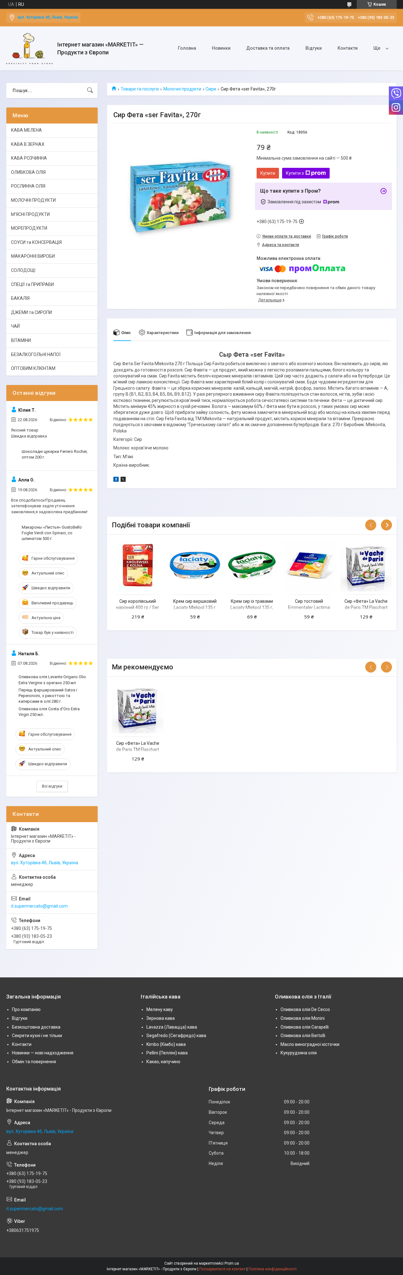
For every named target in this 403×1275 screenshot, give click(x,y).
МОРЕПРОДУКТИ (29, 228)
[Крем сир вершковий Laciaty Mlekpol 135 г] (195, 565)
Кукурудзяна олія (299, 1052)
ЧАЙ (15, 326)
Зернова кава (160, 1018)
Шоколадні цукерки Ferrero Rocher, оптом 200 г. (55, 454)
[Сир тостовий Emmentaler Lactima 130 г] (309, 565)
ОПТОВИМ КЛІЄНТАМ (33, 368)
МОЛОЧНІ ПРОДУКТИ (33, 200)
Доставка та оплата (268, 48)
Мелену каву (159, 1009)
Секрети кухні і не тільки (37, 1035)
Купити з (295, 173)
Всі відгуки (52, 786)
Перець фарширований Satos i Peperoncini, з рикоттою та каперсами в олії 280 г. (48, 696)
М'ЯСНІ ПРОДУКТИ (30, 214)
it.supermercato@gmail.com (39, 906)
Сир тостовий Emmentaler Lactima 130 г (309, 607)
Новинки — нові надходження (42, 1052)
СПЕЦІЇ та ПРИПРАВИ (32, 284)
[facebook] (116, 480)
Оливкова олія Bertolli (303, 1035)
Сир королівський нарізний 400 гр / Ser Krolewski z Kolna (137, 607)
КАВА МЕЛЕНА (26, 130)
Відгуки (313, 48)
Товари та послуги (140, 88)
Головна (187, 48)
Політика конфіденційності (272, 1269)
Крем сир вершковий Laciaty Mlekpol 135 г (195, 604)
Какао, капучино (163, 1061)
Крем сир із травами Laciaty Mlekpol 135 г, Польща (251, 607)
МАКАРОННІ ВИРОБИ (33, 256)
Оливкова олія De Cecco (305, 1009)
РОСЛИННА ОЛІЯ (28, 186)
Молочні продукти (182, 88)
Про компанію (26, 1009)
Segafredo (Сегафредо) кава (176, 1035)
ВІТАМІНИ (21, 340)
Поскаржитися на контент (222, 1269)
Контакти (348, 48)
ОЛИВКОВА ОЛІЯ (28, 172)
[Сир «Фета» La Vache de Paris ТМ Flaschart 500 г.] (366, 565)
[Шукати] (90, 90)
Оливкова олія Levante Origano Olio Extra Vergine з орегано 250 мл (52, 679)
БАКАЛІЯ (20, 298)
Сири (211, 88)
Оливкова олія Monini (303, 1018)
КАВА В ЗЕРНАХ (27, 144)
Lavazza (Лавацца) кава (171, 1027)
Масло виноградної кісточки (310, 1044)
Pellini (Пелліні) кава (167, 1052)
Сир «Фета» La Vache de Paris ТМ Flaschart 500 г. (366, 607)
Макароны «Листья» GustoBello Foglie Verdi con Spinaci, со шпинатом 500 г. (52, 533)
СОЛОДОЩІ (23, 270)
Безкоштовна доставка (36, 1027)
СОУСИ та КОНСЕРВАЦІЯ (36, 242)
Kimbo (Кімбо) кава (166, 1044)
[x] (123, 480)
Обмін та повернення (34, 1061)
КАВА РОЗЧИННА (29, 158)
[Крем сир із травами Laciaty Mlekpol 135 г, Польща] (252, 565)
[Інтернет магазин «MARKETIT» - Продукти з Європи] (29, 48)
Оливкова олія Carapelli (305, 1027)
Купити (267, 173)
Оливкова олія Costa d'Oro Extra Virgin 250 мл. (49, 711)
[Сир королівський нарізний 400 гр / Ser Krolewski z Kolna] (137, 565)
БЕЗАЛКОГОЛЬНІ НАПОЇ (35, 354)
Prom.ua (231, 1263)
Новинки (221, 48)
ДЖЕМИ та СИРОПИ (31, 312)
